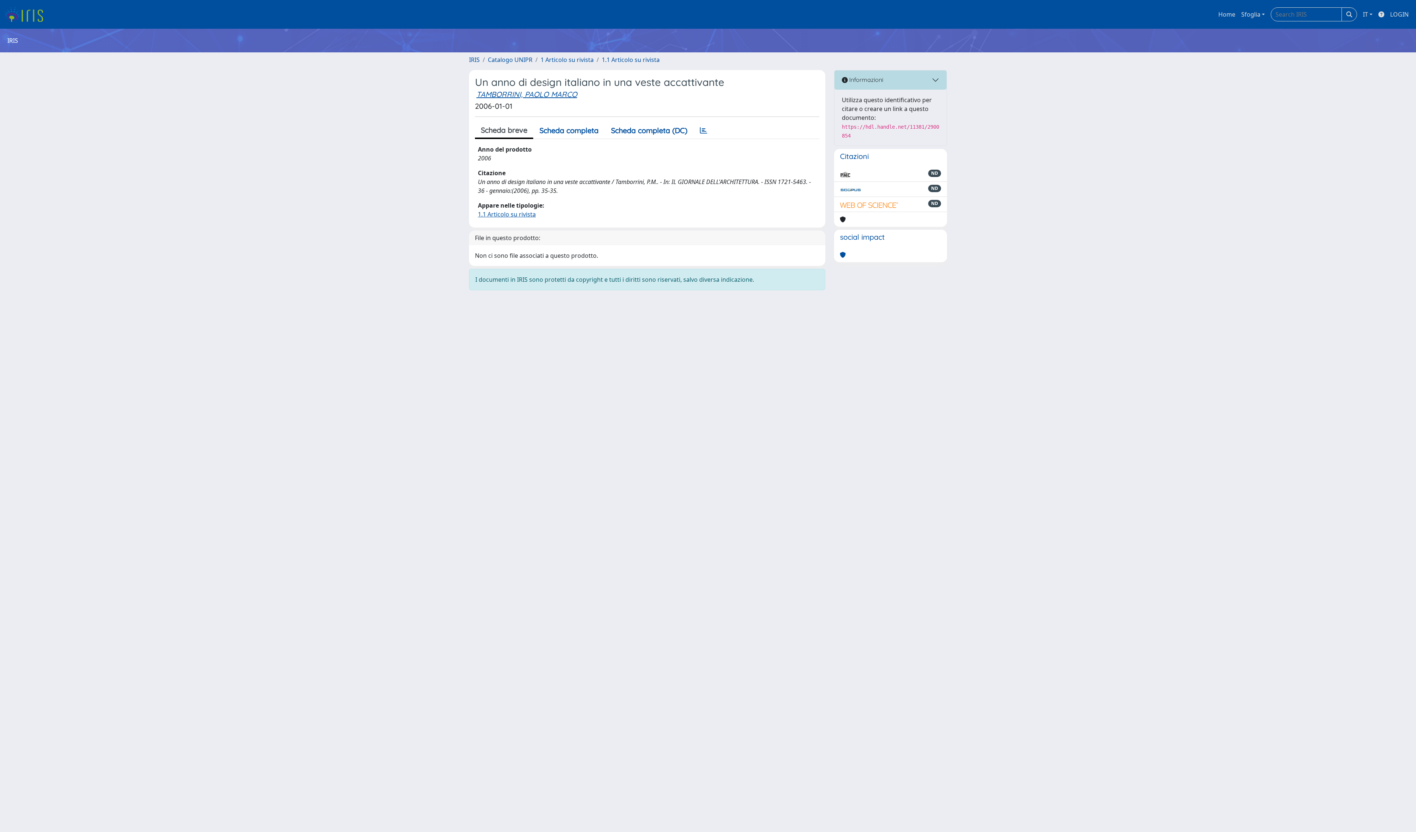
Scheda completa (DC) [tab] (649, 130)
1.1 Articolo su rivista (631, 60)
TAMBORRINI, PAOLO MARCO (526, 94)
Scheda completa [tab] (568, 130)
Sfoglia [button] (1250, 14)
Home (1226, 14)
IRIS (474, 60)
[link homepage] (26, 14)
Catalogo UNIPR (510, 60)
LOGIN (1399, 14)
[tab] (704, 130)
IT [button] (1365, 14)
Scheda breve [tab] (504, 130)
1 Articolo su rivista (567, 60)
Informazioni (865, 79)
